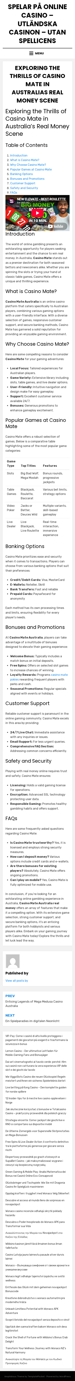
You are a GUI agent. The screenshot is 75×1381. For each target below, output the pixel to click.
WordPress (65, 1376)
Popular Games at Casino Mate (31, 169)
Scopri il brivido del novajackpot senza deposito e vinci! (37, 1319)
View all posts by (16, 980)
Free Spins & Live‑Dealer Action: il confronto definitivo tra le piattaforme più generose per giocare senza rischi (37, 1146)
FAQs (13, 192)
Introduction (18, 155)
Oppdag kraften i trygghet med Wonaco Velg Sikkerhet (37, 1193)
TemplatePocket (36, 1376)
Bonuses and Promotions (27, 178)
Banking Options (21, 174)
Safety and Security (24, 188)
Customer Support (22, 183)
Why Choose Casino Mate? (28, 164)
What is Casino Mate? (24, 160)
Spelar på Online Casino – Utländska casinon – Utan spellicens (37, 23)
